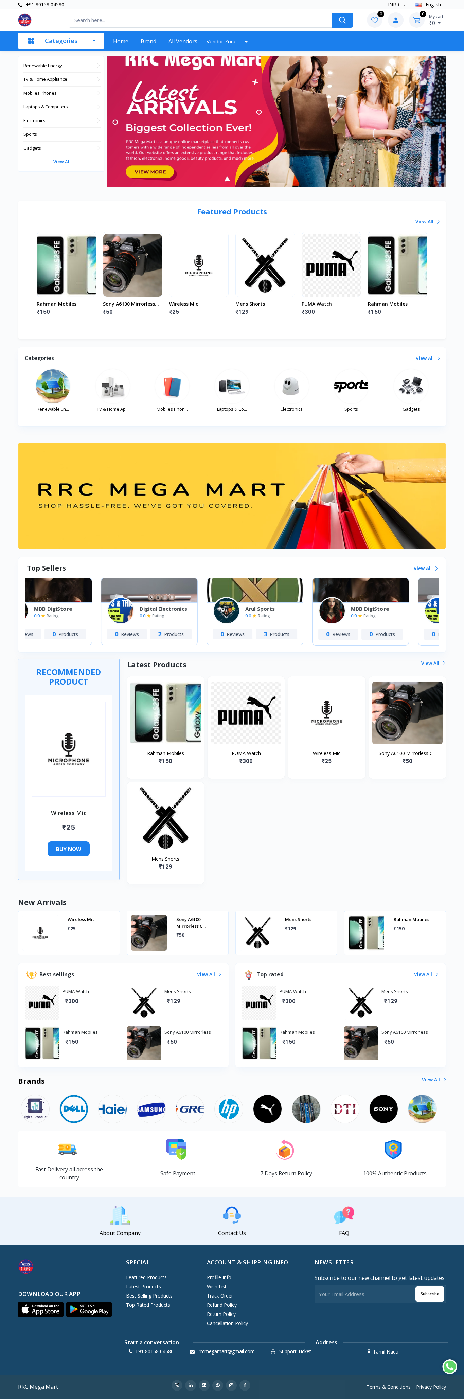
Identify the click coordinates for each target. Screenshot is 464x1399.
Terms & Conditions (389, 1387)
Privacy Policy (431, 1387)
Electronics (34, 120)
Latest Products (143, 1286)
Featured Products (146, 1277)
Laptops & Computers (45, 107)
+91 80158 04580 (44, 4)
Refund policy (222, 1305)
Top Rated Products (148, 1305)
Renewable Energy (42, 65)
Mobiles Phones (40, 93)
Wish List (217, 1286)
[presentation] (52, 276)
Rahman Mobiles (56, 304)
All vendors (182, 41)
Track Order (220, 1295)
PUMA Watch (317, 304)
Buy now (68, 848)
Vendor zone (222, 41)
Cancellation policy (227, 1323)
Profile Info (219, 1277)
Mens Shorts (250, 304)
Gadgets (32, 148)
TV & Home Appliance (45, 79)
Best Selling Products (149, 1295)
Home (120, 41)
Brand (148, 41)
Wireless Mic (183, 304)
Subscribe (430, 1294)
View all (62, 161)
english (433, 4)
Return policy (221, 1314)
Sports (30, 134)
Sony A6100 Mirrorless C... (129, 304)
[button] (41, 1309)
